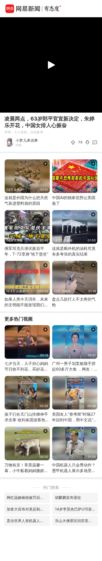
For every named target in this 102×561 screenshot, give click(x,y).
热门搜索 (51, 487)
